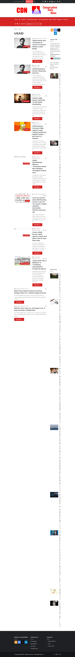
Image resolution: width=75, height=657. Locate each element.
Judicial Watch (33, 643)
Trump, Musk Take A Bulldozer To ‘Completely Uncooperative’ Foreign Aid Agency (39, 265)
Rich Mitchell (17, 306)
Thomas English (36, 94)
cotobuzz (35, 194)
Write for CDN (52, 19)
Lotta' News (32, 646)
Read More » (37, 61)
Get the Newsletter (43, 19)
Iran (20, 19)
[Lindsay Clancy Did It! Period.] (54, 275)
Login (49, 643)
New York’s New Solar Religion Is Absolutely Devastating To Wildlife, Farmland (60, 393)
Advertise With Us (52, 641)
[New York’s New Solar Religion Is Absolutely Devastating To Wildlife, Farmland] (54, 370)
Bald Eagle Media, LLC (39, 654)
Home (16, 19)
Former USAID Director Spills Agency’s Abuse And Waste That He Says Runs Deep (39, 236)
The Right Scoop (34, 648)
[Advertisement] (55, 243)
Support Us (59, 19)
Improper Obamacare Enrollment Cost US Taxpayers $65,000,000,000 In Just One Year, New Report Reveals (60, 176)
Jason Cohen (36, 122)
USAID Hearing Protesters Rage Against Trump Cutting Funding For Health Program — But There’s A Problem (39, 132)
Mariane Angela (36, 65)
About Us (65, 19)
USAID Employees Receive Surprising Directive (39, 71)
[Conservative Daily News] (37, 10)
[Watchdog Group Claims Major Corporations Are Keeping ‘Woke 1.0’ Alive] (54, 533)
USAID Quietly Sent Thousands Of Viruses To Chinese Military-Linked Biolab (39, 45)
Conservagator (33, 641)
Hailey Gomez (36, 156)
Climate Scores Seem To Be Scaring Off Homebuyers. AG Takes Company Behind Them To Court (60, 330)
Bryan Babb (17, 288)
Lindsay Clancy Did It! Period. (60, 283)
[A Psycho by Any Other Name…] (54, 603)
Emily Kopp (35, 38)
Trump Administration (32, 19)
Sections (24, 19)
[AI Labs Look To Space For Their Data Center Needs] (54, 494)
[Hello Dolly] (54, 591)
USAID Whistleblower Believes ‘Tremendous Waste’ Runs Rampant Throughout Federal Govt (39, 166)
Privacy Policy (51, 646)
